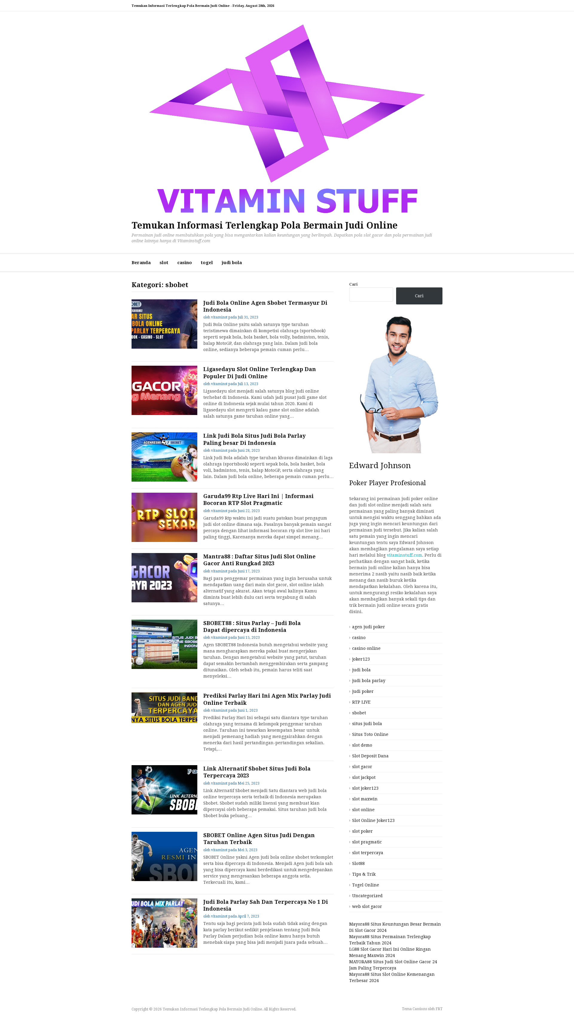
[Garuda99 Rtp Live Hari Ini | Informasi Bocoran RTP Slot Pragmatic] (164, 517)
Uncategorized (367, 895)
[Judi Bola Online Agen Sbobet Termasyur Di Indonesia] (164, 324)
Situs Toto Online (370, 734)
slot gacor (362, 766)
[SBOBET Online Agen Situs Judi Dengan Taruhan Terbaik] (164, 856)
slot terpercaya (367, 852)
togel (207, 262)
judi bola (232, 262)
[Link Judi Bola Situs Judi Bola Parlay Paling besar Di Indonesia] (164, 457)
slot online (363, 809)
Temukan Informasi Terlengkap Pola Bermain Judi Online (265, 225)
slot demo (362, 745)
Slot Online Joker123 (373, 820)
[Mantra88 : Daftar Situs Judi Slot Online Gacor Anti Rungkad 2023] (164, 577)
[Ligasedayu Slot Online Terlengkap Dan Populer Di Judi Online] (164, 390)
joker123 (361, 659)
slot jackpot (363, 777)
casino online (366, 648)
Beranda (141, 262)
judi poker (363, 691)
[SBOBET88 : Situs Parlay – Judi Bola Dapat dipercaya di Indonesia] (164, 644)
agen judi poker (368, 626)
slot (164, 262)
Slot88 (358, 863)
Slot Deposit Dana (370, 755)
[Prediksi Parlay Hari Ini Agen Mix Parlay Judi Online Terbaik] (164, 707)
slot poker (362, 831)
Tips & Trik (363, 874)
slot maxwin (365, 799)
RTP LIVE (361, 702)
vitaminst (219, 317)
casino (184, 262)
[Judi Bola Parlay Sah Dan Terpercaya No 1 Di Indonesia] (164, 923)
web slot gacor (367, 906)
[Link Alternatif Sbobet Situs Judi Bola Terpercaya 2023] (164, 789)
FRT (439, 1009)
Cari (353, 284)
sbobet (359, 712)
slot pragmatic (367, 842)
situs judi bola (367, 723)
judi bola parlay (368, 680)
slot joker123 (365, 788)
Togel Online (365, 885)
